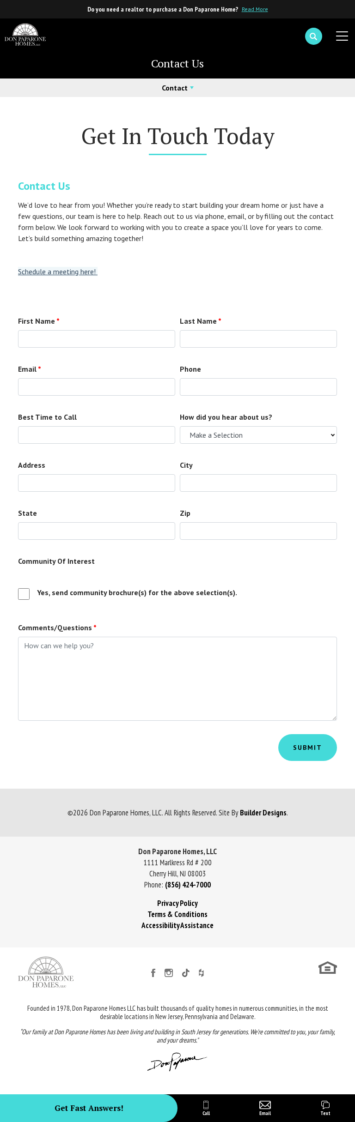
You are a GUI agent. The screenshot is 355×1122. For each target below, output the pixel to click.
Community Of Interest (56, 561)
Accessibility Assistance (177, 925)
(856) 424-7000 (188, 885)
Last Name (200, 321)
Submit (307, 747)
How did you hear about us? (226, 417)
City (186, 465)
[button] (313, 36)
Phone (190, 369)
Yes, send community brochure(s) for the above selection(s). (137, 592)
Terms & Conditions (177, 914)
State (27, 513)
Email (29, 369)
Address (31, 465)
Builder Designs (263, 813)
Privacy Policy (177, 903)
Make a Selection (216, 435)
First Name (39, 321)
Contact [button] (175, 87)
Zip (185, 513)
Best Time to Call (47, 417)
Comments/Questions (57, 627)
